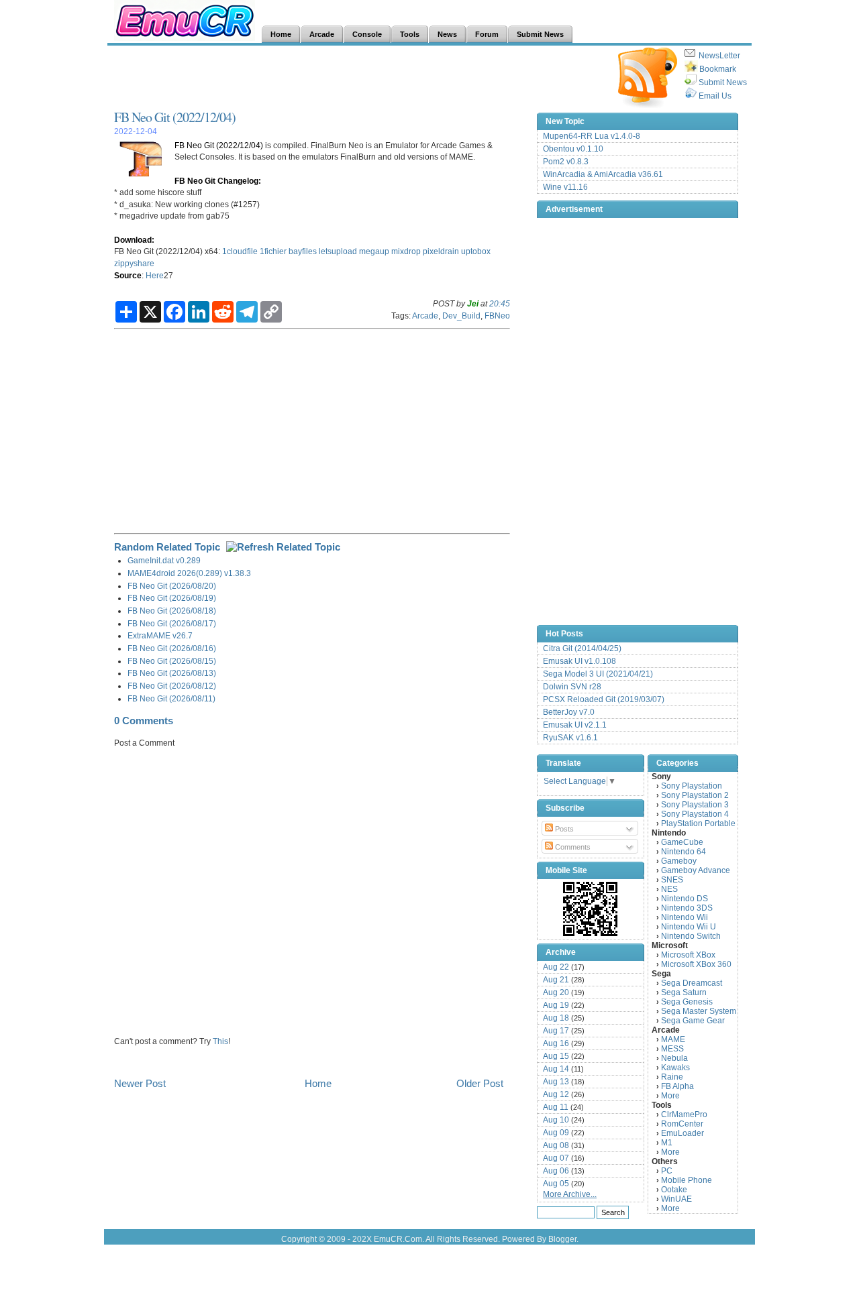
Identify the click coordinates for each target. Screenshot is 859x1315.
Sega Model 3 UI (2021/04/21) (598, 674)
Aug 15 (556, 1056)
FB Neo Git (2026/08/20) (172, 585)
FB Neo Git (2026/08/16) (172, 648)
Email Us (715, 96)
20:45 (499, 303)
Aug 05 (556, 1183)
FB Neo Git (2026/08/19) (172, 597)
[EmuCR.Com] (590, 908)
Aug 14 (556, 1069)
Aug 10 (556, 1120)
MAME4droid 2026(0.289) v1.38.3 (189, 573)
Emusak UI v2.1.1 (575, 725)
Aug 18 (556, 1018)
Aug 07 (556, 1158)
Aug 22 (556, 967)
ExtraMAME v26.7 (160, 635)
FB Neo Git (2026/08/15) (172, 660)
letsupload (338, 251)
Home (318, 1083)
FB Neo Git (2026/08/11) (171, 698)
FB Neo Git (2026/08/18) (172, 610)
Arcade (425, 315)
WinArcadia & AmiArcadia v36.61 (603, 174)
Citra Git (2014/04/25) (582, 648)
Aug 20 (556, 992)
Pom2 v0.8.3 (566, 161)
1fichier (273, 251)
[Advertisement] (358, 78)
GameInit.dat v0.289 (164, 560)
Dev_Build (461, 315)
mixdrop (406, 251)
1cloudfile (240, 251)
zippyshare (134, 263)
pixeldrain (441, 251)
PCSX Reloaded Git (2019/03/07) (603, 699)
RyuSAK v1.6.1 (570, 737)
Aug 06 (556, 1171)
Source (128, 275)
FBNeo (497, 315)
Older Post (479, 1083)
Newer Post (140, 1083)
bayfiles (303, 251)
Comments (572, 847)
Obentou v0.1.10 (573, 149)
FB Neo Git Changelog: (217, 180)
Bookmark (717, 69)
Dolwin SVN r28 (572, 686)
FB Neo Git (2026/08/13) (172, 673)
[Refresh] (283, 547)
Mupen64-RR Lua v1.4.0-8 (591, 136)
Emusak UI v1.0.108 (579, 661)
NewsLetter (719, 55)
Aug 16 (556, 1043)
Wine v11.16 (565, 187)
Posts (563, 829)
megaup (374, 251)
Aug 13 (556, 1081)
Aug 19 (556, 1005)
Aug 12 (556, 1094)
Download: (134, 239)
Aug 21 (556, 979)
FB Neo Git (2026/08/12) (172, 685)
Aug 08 (556, 1145)
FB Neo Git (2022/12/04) (175, 117)
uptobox (476, 251)
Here (155, 275)
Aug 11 (555, 1107)
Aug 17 (556, 1030)
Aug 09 (556, 1132)
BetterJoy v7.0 (569, 712)
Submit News (723, 82)
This (220, 1041)
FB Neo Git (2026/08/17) (172, 623)
